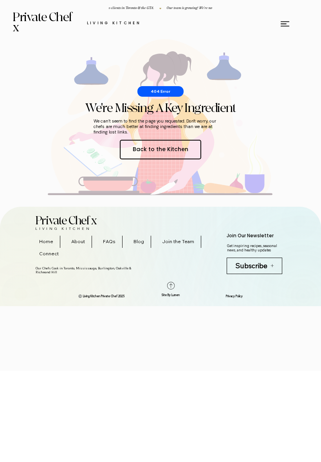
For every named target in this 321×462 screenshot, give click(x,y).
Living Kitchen (114, 22)
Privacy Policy (234, 296)
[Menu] (285, 24)
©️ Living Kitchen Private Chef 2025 (101, 296)
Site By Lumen (171, 295)
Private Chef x (43, 22)
